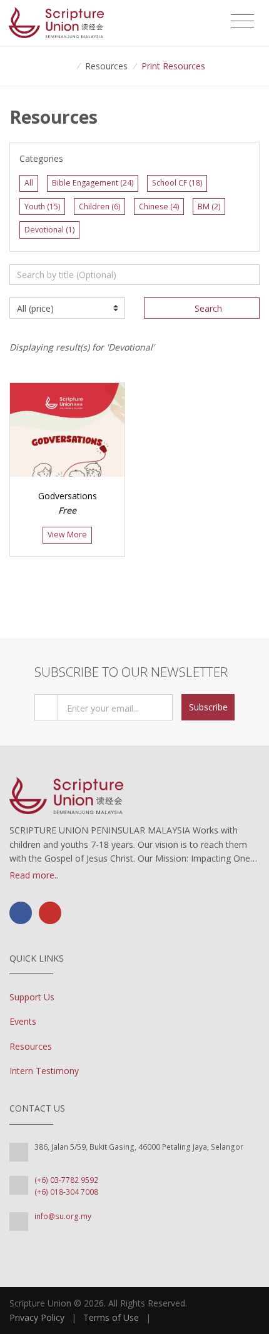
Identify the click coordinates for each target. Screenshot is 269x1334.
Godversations (67, 496)
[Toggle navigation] (242, 21)
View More (67, 534)
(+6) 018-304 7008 (66, 1192)
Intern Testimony (44, 1071)
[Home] (67, 66)
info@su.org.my (62, 1216)
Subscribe (208, 707)
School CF (177, 182)
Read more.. (33, 875)
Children (99, 206)
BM (209, 206)
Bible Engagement (92, 182)
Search (208, 308)
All (28, 182)
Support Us (31, 997)
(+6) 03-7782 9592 (66, 1180)
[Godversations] (67, 430)
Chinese (159, 206)
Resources (30, 1046)
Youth (42, 206)
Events (22, 1021)
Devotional (49, 229)
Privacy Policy (36, 1317)
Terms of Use (111, 1317)
